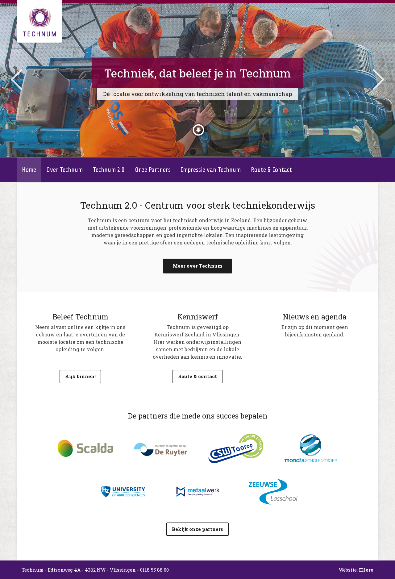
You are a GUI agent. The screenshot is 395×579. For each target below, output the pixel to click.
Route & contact (197, 376)
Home (29, 169)
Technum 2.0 (109, 169)
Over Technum (64, 169)
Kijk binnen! (80, 376)
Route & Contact (271, 169)
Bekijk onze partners (197, 529)
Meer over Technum (197, 266)
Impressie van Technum (211, 169)
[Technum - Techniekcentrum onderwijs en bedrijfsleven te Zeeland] (39, 21)
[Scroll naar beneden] (198, 128)
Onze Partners (153, 169)
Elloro (366, 570)
